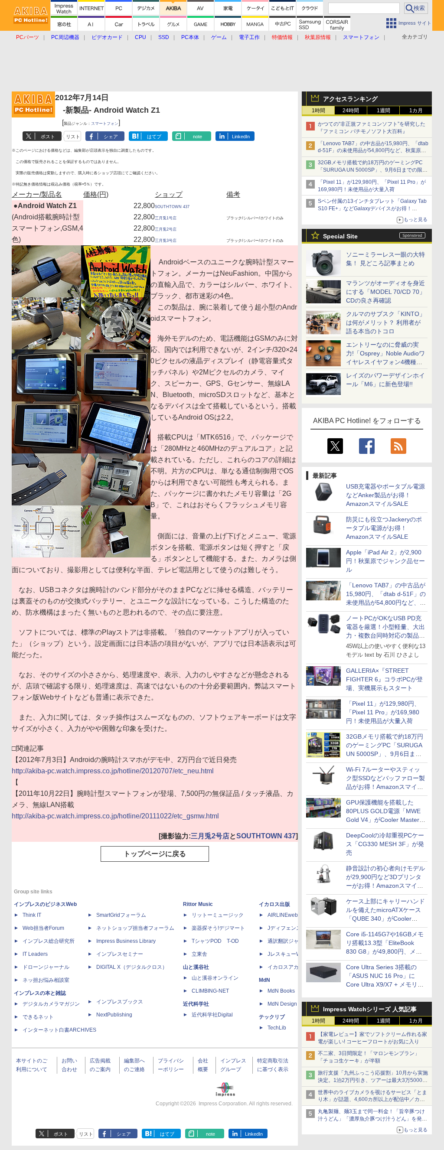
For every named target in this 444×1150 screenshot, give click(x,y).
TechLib (277, 1028)
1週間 (383, 111)
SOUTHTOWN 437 (172, 207)
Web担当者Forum (43, 928)
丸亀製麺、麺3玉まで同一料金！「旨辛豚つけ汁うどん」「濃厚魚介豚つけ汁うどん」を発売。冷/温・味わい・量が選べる (371, 1118)
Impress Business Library (126, 941)
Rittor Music (198, 904)
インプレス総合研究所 (49, 941)
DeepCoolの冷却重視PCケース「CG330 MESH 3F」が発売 (385, 844)
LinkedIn (241, 136)
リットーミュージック (218, 915)
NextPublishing (114, 1015)
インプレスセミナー (119, 954)
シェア (111, 136)
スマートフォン (104, 123)
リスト (73, 136)
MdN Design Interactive (295, 1004)
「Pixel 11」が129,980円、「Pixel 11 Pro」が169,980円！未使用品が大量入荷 (383, 712)
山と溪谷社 (196, 967)
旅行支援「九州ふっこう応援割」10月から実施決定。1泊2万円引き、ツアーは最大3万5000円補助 (373, 1080)
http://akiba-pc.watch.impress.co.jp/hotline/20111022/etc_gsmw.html (115, 816)
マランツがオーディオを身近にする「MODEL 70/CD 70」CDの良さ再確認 (385, 292)
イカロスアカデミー (291, 967)
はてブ (154, 136)
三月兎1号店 (165, 218)
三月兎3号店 (165, 240)
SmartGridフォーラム (121, 915)
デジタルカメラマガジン (51, 1004)
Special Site (340, 236)
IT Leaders (35, 954)
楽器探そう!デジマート (218, 928)
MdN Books (281, 991)
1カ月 (416, 111)
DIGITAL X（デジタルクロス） (131, 967)
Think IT (32, 915)
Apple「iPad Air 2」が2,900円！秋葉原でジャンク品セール (385, 561)
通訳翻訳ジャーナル (291, 941)
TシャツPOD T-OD (215, 941)
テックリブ (272, 1017)
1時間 (318, 111)
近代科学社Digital (212, 1015)
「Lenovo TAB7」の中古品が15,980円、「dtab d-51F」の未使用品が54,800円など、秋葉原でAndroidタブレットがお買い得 (373, 150)
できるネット (38, 1017)
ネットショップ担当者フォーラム (135, 928)
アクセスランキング (350, 98)
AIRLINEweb (283, 915)
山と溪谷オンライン (215, 978)
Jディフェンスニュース (295, 928)
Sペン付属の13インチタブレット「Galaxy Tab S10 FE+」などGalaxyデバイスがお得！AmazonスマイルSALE (372, 208)
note (197, 136)
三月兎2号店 (165, 229)
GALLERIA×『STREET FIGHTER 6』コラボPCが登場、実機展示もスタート (384, 679)
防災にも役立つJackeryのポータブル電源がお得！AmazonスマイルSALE (384, 528)
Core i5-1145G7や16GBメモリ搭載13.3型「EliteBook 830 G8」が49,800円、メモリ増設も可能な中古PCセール (385, 951)
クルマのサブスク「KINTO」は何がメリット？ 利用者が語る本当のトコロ (385, 322)
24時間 (351, 111)
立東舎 (199, 954)
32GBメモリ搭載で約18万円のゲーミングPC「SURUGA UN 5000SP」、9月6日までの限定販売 (373, 170)
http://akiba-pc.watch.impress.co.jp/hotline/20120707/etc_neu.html (113, 771)
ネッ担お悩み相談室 (46, 980)
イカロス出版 (274, 904)
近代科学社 (196, 1004)
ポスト (48, 136)
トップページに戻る (155, 853)
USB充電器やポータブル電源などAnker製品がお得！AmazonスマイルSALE (385, 495)
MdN (264, 980)
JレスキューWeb (287, 954)
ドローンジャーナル (46, 967)
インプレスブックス (119, 1002)
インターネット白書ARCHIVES (59, 1030)
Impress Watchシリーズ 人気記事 (370, 1009)
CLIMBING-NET (210, 991)
